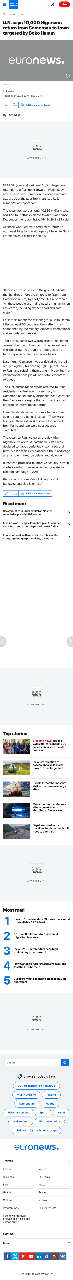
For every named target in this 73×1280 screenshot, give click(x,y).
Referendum (27, 1103)
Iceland (51, 1094)
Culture (7, 1200)
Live (64, 4)
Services (8, 1233)
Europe (7, 1169)
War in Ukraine (26, 1094)
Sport (43, 1112)
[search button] (65, 1062)
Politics (21, 1130)
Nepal (61, 1112)
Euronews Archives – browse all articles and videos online (16, 1219)
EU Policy (44, 1176)
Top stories (15, 733)
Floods (49, 1103)
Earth (6, 1184)
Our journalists (47, 1207)
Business (8, 1176)
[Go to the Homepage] (13, 4)
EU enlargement (18, 1112)
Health (7, 1192)
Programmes (11, 1207)
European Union (49, 1121)
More (6, 1243)
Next (42, 1184)
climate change (47, 1130)
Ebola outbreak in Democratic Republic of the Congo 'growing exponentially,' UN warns (30, 536)
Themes (8, 1160)
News (12, 14)
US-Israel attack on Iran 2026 (36, 1085)
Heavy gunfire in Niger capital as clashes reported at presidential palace (27, 512)
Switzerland (20, 1121)
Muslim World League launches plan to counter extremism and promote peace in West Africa (32, 524)
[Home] (4, 14)
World (22, 14)
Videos (43, 1200)
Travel (42, 1192)
